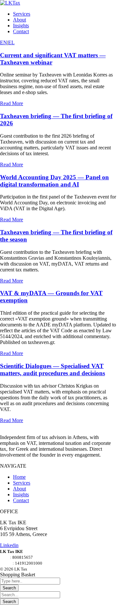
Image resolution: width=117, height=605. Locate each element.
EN (3, 42)
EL (11, 42)
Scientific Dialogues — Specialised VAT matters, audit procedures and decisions (52, 370)
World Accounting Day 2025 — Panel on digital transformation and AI (54, 181)
